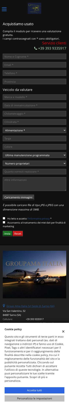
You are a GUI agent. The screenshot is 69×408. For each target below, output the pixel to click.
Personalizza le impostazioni (34, 398)
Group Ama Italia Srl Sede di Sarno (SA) (30, 306)
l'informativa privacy (38, 218)
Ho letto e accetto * (29, 218)
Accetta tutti (34, 390)
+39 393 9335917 (51, 48)
